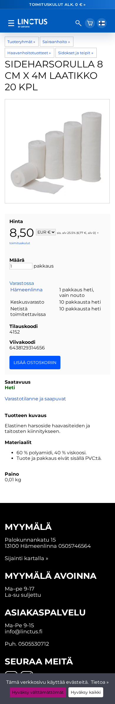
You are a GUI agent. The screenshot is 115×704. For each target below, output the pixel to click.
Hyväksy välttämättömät (38, 692)
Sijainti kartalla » (26, 558)
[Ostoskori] (90, 23)
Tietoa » (100, 682)
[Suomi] (102, 23)
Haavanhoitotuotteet (29, 52)
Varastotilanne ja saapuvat (35, 399)
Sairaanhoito (56, 41)
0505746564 (74, 546)
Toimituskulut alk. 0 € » (57, 4)
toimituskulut (19, 243)
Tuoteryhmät (21, 41)
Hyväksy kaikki (86, 692)
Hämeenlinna (26, 290)
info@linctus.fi (23, 631)
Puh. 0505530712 (27, 644)
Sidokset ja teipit (75, 52)
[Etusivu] (45, 23)
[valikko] (11, 23)
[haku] (78, 23)
